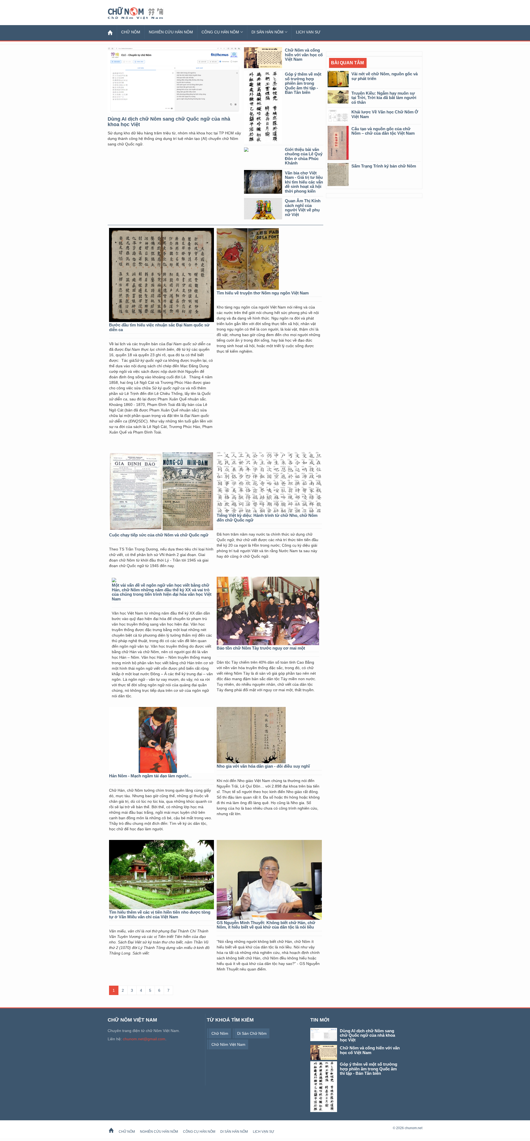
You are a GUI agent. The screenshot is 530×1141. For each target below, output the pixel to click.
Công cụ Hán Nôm (220, 32)
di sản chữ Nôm (252, 1033)
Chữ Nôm (142, 13)
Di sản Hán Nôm (267, 32)
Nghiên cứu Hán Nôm (171, 32)
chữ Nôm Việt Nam (228, 1044)
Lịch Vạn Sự (308, 32)
